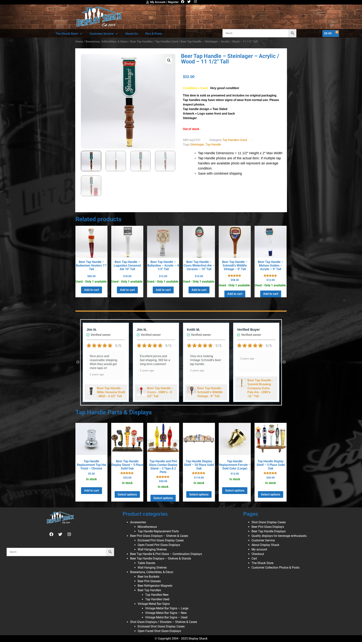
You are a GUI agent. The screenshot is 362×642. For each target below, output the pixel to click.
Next (284, 362)
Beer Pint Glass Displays (268, 527)
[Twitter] (189, 1)
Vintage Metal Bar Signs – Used (166, 617)
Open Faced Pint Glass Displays (159, 545)
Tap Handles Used (166, 41)
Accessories (138, 522)
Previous (78, 362)
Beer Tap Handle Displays (269, 531)
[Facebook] (182, 1)
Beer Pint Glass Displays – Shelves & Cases (159, 536)
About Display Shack (265, 545)
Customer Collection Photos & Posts (275, 567)
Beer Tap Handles (141, 41)
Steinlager (197, 144)
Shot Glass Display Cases (269, 522)
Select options (127, 494)
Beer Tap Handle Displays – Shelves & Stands (160, 558)
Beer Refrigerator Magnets (155, 585)
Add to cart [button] (91, 290)
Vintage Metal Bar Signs (154, 604)
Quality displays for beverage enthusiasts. (279, 536)
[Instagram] (195, 1)
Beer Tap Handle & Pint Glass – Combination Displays (166, 554)
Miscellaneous (147, 527)
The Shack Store (67, 33)
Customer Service (102, 33)
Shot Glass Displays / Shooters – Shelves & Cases (163, 622)
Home (79, 41)
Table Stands (146, 563)
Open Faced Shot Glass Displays (159, 631)
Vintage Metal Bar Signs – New (166, 613)
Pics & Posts (153, 33)
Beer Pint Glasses (149, 581)
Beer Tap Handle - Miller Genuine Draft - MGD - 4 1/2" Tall (111, 392)
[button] (169, 60)
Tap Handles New (157, 595)
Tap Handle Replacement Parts (158, 531)
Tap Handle (213, 144)
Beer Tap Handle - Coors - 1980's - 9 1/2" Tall (160, 392)
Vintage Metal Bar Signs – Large (166, 608)
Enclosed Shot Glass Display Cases (161, 626)
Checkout (258, 554)
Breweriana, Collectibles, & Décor (107, 41)
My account (259, 549)
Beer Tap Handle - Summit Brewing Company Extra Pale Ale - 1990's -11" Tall (260, 388)
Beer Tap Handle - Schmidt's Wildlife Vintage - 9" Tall (210, 392)
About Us (131, 33)
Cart (254, 558)
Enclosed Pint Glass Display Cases (161, 540)
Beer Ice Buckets (148, 576)
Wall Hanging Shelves (152, 549)
